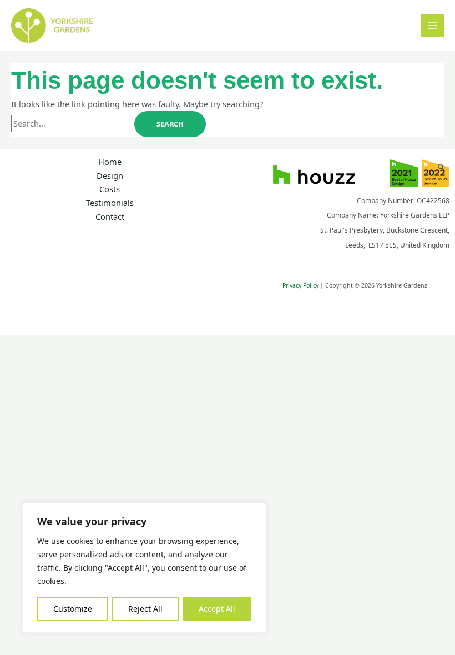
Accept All (217, 608)
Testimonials (110, 202)
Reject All (145, 608)
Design (110, 175)
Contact (109, 216)
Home (110, 161)
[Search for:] (72, 123)
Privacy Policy (300, 285)
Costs (109, 188)
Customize (72, 608)
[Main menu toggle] (432, 25)
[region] (144, 568)
